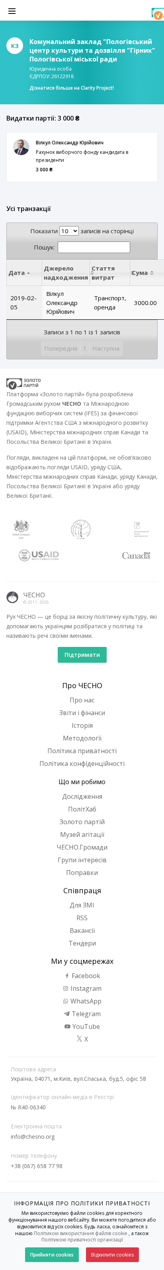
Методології (82, 738)
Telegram (85, 1013)
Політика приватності (82, 750)
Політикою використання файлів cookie (80, 1233)
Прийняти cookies (52, 1254)
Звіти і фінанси (82, 712)
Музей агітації (82, 834)
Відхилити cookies (112, 1254)
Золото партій (82, 821)
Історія (82, 725)
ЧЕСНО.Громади (82, 847)
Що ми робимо (82, 781)
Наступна (105, 348)
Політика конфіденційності (82, 763)
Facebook (85, 975)
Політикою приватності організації (82, 1239)
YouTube (85, 1026)
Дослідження (82, 796)
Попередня (60, 348)
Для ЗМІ (82, 905)
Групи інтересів (82, 860)
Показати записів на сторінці (82, 231)
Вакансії (82, 930)
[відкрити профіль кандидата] (21, 147)
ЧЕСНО (34, 595)
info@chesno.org (33, 1136)
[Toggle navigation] (12, 10)
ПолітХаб (82, 809)
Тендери (82, 943)
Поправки (82, 872)
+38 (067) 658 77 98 (36, 1166)
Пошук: (44, 247)
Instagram (85, 988)
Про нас (82, 700)
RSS (82, 917)
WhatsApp (85, 1001)
